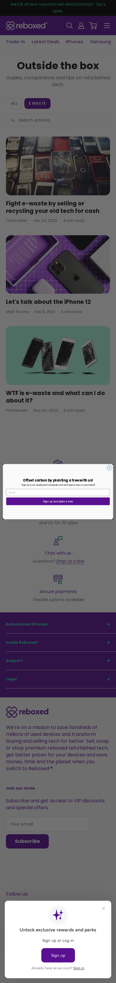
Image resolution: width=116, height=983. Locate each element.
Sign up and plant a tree (58, 501)
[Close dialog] (109, 467)
